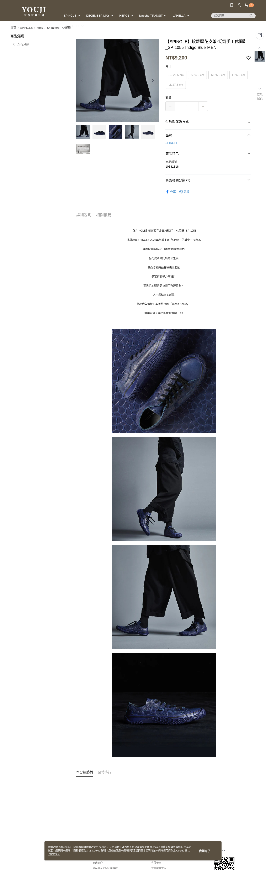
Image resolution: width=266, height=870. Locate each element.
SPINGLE (171, 143)
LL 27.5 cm (176, 84)
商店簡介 (98, 862)
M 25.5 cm (218, 75)
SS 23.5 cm (176, 75)
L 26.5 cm (238, 75)
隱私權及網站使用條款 (105, 868)
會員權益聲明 (158, 868)
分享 (173, 191)
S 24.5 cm (197, 75)
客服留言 (156, 862)
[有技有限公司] (33, 11)
